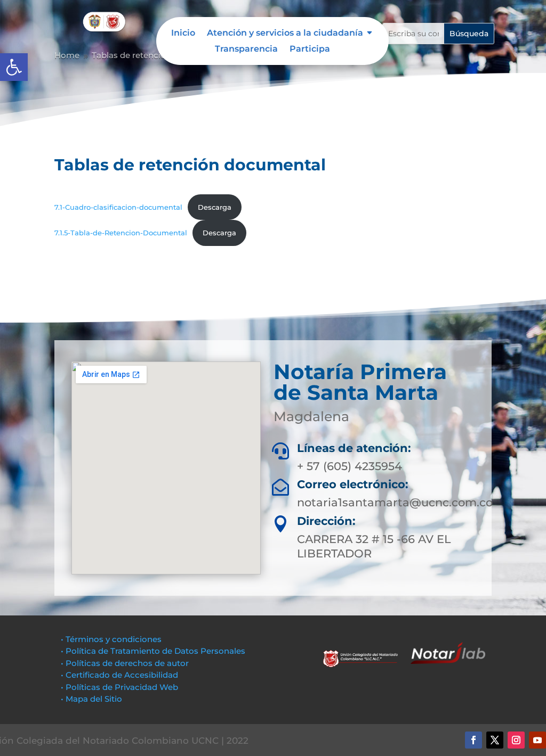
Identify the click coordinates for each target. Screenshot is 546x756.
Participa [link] (310, 49)
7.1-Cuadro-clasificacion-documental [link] (118, 207)
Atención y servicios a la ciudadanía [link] (285, 33)
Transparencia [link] (246, 49)
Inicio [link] (183, 33)
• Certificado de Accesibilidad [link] (119, 675)
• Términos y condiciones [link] (111, 639)
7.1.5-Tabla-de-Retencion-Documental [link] (120, 233)
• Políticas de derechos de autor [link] (125, 663)
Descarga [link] (214, 207)
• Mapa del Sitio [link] (92, 699)
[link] (14, 67)
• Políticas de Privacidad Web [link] (119, 687)
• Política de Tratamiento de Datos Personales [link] (153, 651)
